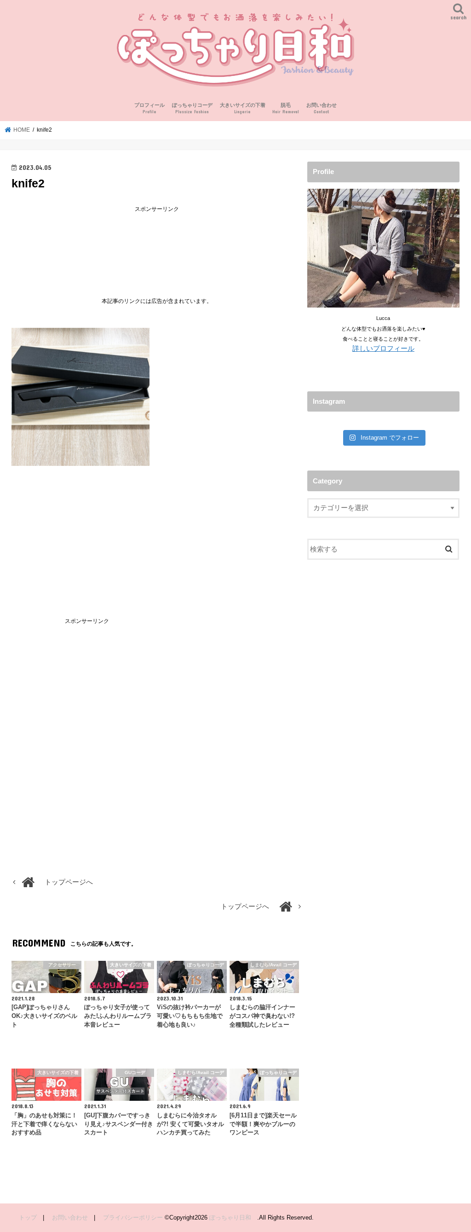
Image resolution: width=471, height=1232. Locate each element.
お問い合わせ (321, 108)
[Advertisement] (156, 248)
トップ (28, 1217)
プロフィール (149, 108)
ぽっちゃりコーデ (192, 108)
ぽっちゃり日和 (233, 1217)
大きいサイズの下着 (242, 108)
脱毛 (285, 108)
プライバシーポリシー (133, 1217)
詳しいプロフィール (383, 348)
